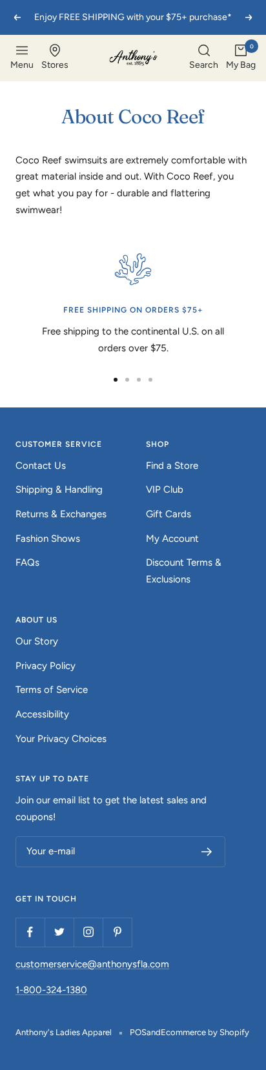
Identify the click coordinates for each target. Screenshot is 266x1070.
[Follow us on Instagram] (88, 932)
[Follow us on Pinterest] (117, 932)
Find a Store (172, 465)
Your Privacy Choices (61, 739)
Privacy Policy (45, 666)
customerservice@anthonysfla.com (92, 964)
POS (138, 1032)
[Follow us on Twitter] (59, 932)
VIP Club (164, 489)
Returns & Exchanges (61, 514)
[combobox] (203, 58)
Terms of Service (51, 689)
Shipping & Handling (59, 489)
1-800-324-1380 (51, 990)
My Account (172, 538)
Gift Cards (168, 514)
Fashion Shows (47, 538)
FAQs (27, 562)
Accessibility (42, 714)
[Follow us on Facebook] (30, 932)
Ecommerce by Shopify (205, 1032)
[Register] (206, 851)
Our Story (36, 641)
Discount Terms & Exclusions (183, 571)
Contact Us (40, 465)
